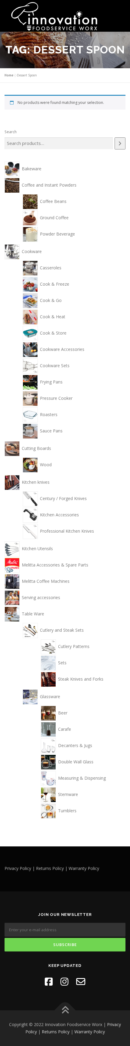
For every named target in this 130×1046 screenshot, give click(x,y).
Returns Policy (56, 1032)
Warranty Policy (89, 1032)
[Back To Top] (65, 1010)
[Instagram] (64, 981)
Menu (120, 11)
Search (11, 131)
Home (9, 75)
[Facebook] (49, 981)
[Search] (120, 143)
